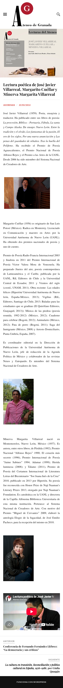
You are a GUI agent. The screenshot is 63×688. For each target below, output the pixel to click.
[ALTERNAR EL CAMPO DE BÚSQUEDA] (58, 14)
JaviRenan (9, 105)
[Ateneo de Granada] (31, 14)
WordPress (39, 682)
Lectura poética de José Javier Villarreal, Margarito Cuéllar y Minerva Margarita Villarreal (30, 89)
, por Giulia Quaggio (32, 668)
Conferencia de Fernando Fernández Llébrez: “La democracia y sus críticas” (30, 648)
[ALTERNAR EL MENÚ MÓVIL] (5, 14)
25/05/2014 (25, 105)
